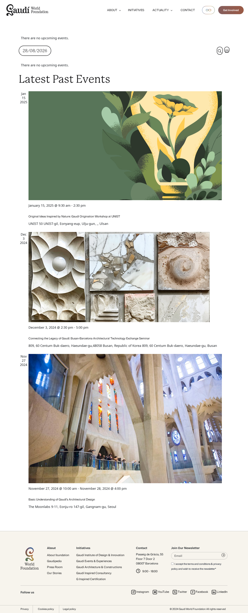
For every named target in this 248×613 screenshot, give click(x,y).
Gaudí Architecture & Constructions (99, 567)
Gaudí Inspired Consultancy (93, 573)
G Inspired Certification (91, 579)
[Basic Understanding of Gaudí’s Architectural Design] (125, 418)
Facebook (202, 592)
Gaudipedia (54, 561)
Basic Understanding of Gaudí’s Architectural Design (62, 499)
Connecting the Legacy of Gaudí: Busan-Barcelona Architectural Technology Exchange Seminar (89, 338)
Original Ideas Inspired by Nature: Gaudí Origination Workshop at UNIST (74, 216)
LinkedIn (222, 592)
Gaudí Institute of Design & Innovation (100, 555)
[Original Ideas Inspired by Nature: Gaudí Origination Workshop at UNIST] (125, 145)
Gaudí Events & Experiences (94, 561)
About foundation (58, 555)
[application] (119, 10)
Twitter (182, 592)
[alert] (124, 38)
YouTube (163, 592)
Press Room (55, 567)
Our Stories (54, 573)
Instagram (142, 592)
